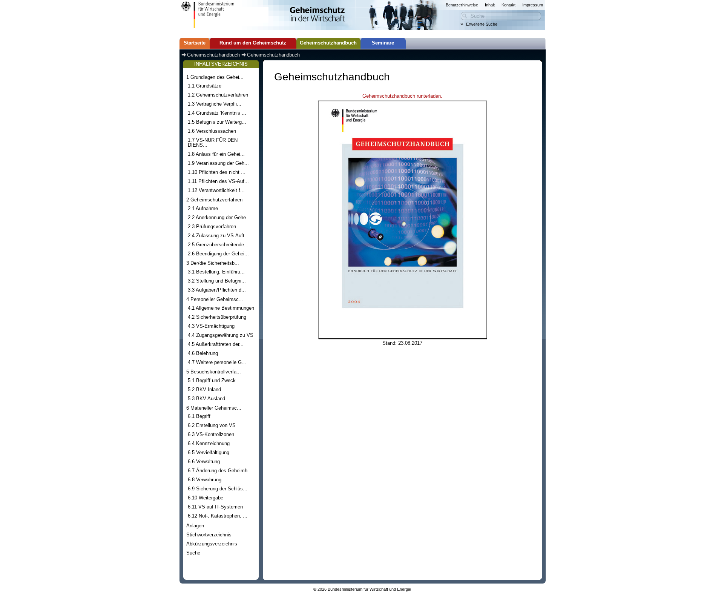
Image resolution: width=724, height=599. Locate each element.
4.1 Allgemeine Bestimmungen (221, 308)
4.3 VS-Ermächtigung (211, 326)
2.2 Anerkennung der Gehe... (219, 217)
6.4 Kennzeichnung (209, 443)
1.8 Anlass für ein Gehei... (216, 154)
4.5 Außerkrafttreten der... (216, 344)
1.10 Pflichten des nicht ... (216, 172)
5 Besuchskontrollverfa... (213, 372)
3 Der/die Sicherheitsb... (212, 263)
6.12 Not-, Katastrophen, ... (217, 516)
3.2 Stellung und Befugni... (217, 281)
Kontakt (508, 5)
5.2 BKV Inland (204, 389)
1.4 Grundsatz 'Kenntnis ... (217, 113)
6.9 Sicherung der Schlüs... (217, 488)
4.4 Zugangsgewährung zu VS (220, 335)
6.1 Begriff (199, 416)
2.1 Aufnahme (203, 208)
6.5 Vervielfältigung (208, 452)
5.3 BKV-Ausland (206, 398)
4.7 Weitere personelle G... (217, 362)
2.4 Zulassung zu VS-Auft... (218, 235)
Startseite (195, 43)
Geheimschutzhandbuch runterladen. (402, 96)
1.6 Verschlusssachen (212, 131)
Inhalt (490, 5)
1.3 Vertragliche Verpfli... (214, 104)
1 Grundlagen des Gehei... (215, 77)
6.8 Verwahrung (204, 479)
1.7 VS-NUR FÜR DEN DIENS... (213, 142)
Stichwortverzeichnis (209, 535)
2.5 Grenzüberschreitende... (218, 244)
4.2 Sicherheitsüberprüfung (217, 317)
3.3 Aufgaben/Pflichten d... (217, 290)
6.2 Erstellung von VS (212, 425)
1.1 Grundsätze (204, 86)
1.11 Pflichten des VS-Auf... (218, 181)
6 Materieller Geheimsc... (213, 408)
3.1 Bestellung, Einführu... (216, 272)
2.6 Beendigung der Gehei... (218, 253)
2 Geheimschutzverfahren (214, 200)
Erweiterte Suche (481, 24)
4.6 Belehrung (203, 353)
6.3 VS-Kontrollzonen (211, 434)
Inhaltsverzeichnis (221, 64)
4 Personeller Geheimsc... (214, 299)
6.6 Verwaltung (204, 461)
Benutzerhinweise (462, 5)
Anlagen (195, 525)
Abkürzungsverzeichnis (211, 544)
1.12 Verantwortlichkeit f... (216, 190)
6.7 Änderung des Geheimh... (220, 470)
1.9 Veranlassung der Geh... (218, 163)
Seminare (383, 43)
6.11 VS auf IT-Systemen (215, 507)
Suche (193, 553)
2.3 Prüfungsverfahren (212, 226)
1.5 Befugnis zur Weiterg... (217, 122)
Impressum (532, 5)
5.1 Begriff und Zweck (212, 380)
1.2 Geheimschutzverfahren (218, 95)
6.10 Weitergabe (205, 498)
